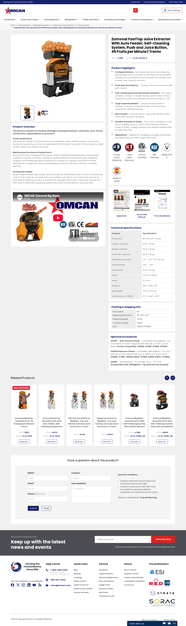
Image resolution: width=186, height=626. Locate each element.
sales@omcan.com (60, 585)
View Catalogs (173, 10)
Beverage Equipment (42, 25)
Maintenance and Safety (169, 19)
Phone (36, 494)
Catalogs (78, 577)
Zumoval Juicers (83, 25)
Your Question (79, 483)
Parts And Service (106, 581)
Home (13, 25)
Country (76, 473)
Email (31, 483)
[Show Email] (169, 623)
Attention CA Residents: (137, 497)
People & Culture (131, 573)
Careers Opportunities (133, 577)
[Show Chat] (164, 623)
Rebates (77, 573)
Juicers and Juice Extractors (63, 25)
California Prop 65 (106, 596)
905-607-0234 (58, 580)
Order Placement (106, 573)
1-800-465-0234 (176, 2)
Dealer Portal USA (81, 585)
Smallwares (9, 19)
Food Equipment (51, 19)
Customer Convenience (141, 19)
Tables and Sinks (90, 19)
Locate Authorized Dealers (154, 2)
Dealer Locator (80, 581)
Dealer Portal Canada (83, 588)
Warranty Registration (108, 577)
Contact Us (135, 2)
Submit (33, 508)
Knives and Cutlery (29, 19)
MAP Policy (103, 592)
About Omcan (130, 570)
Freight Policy (104, 585)
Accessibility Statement (134, 581)
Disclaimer (103, 570)
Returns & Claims (106, 588)
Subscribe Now (163, 539)
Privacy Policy (169, 620)
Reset (46, 508)
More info (24, 441)
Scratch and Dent (81, 592)
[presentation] (167, 378)
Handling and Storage (114, 19)
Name (31, 473)
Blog (76, 570)
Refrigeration (70, 19)
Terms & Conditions (150, 620)
